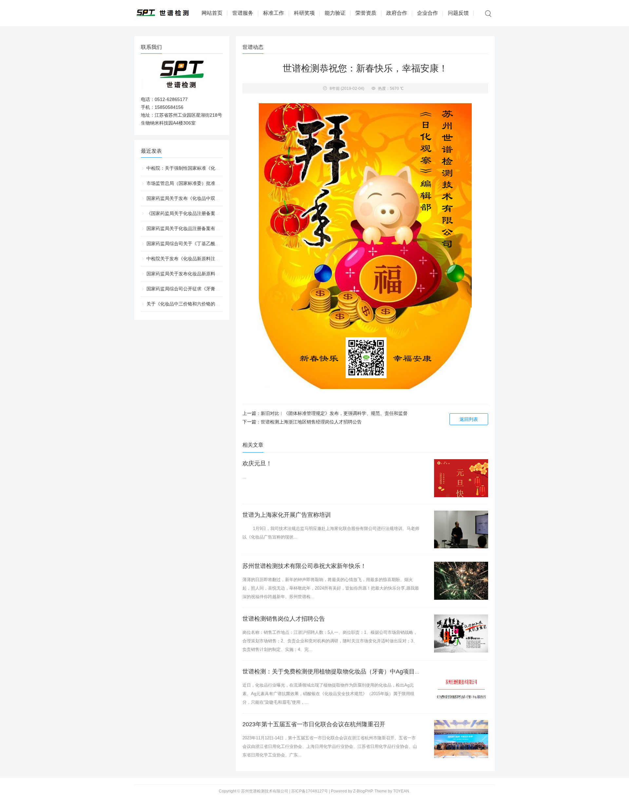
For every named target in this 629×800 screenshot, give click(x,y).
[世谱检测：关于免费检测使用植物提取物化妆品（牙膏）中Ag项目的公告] (461, 686)
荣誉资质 (365, 13)
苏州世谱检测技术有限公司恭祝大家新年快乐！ (304, 566)
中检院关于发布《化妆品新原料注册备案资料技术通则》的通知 (210, 258)
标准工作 (273, 13)
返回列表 (469, 419)
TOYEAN (401, 791)
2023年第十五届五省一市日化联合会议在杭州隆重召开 (313, 724)
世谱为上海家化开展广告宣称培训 (286, 515)
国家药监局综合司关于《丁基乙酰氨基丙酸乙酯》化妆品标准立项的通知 (219, 243)
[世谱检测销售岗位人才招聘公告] (461, 634)
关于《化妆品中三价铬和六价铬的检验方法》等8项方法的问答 (209, 303)
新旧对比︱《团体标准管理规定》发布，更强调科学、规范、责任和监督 (334, 413)
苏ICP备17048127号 (309, 791)
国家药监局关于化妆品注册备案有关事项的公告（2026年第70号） (213, 228)
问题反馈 (458, 13)
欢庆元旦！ (257, 463)
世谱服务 (242, 13)
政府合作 (396, 13)
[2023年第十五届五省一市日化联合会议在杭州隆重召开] (461, 739)
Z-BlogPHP (362, 791)
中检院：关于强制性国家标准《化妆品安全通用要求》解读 (206, 168)
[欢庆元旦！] (461, 478)
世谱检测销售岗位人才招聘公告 (283, 618)
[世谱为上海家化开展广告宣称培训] (461, 530)
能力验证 (335, 13)
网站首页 (211, 13)
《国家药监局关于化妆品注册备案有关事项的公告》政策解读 (208, 213)
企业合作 (427, 13)
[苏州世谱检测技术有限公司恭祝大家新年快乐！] (461, 581)
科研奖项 (304, 13)
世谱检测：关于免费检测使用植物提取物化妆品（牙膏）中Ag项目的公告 (337, 671)
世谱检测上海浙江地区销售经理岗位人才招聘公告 (311, 421)
